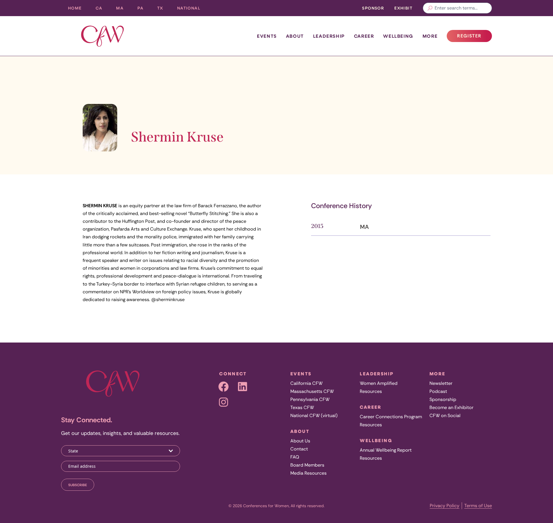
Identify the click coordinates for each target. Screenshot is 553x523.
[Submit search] (430, 8)
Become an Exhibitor (451, 407)
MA (123, 9)
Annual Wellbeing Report (386, 450)
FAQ (294, 457)
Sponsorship (442, 399)
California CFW (306, 383)
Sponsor (373, 8)
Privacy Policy (444, 506)
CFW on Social (445, 415)
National (192, 9)
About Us (300, 441)
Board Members (307, 465)
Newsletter (440, 383)
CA (102, 9)
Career (364, 36)
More (430, 36)
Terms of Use (478, 506)
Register (474, 37)
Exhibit (403, 8)
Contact (299, 449)
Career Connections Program (391, 417)
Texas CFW (302, 407)
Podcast (438, 391)
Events (267, 36)
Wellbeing (398, 36)
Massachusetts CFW (312, 391)
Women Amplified (378, 383)
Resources (371, 391)
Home (75, 8)
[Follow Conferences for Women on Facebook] (223, 387)
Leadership (329, 36)
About (295, 36)
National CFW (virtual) (314, 415)
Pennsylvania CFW (309, 399)
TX (163, 9)
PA (143, 9)
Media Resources (308, 473)
